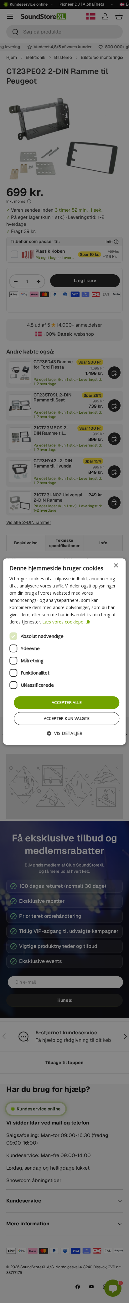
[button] (64, 733)
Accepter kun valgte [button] (67, 718)
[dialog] (64, 651)
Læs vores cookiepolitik (66, 622)
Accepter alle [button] (67, 702)
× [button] (115, 565)
